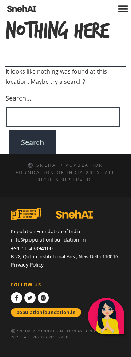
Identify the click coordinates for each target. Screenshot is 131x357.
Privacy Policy (27, 264)
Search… (18, 98)
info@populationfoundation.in (48, 239)
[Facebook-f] (16, 297)
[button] (123, 9)
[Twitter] (30, 297)
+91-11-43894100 (32, 248)
